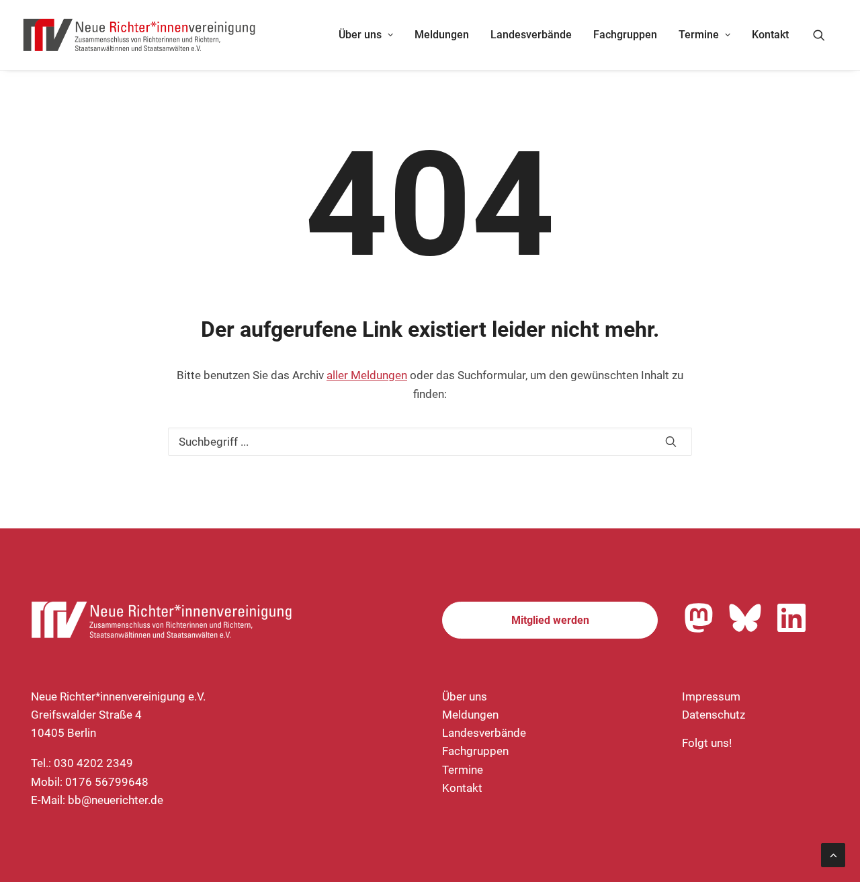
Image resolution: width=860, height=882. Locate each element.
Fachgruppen (625, 34)
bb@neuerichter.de (115, 800)
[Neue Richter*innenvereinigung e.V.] (140, 35)
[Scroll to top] (833, 853)
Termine (699, 34)
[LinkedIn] (791, 618)
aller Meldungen (367, 375)
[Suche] (430, 442)
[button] (825, 35)
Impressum (711, 696)
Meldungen (442, 34)
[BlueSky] (745, 618)
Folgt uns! (707, 743)
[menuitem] (365, 35)
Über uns (360, 34)
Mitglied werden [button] (550, 620)
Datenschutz (713, 714)
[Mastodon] (699, 618)
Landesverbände (531, 34)
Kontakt (770, 34)
